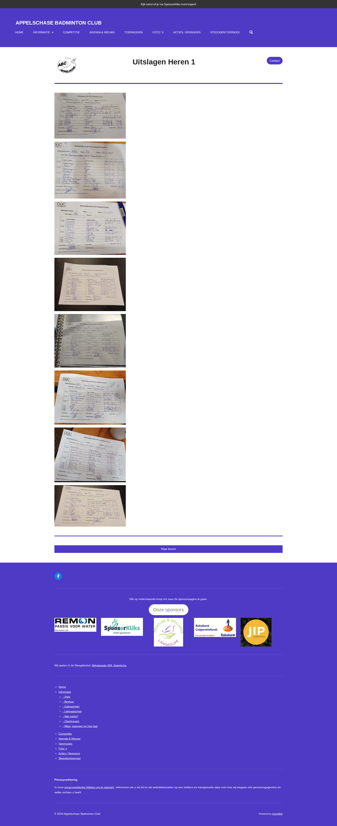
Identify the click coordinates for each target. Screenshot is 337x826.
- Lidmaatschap (72, 711)
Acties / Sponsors (69, 753)
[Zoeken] (251, 32)
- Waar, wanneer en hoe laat (80, 726)
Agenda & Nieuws (69, 738)
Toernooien (65, 743)
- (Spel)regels (71, 721)
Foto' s (63, 748)
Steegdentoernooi (70, 758)
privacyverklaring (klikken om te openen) (89, 787)
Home (62, 686)
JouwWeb (277, 814)
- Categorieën (71, 706)
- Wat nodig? (70, 716)
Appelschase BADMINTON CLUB (59, 23)
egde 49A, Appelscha (109, 665)
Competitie (65, 733)
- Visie (66, 696)
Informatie (65, 691)
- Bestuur (68, 701)
